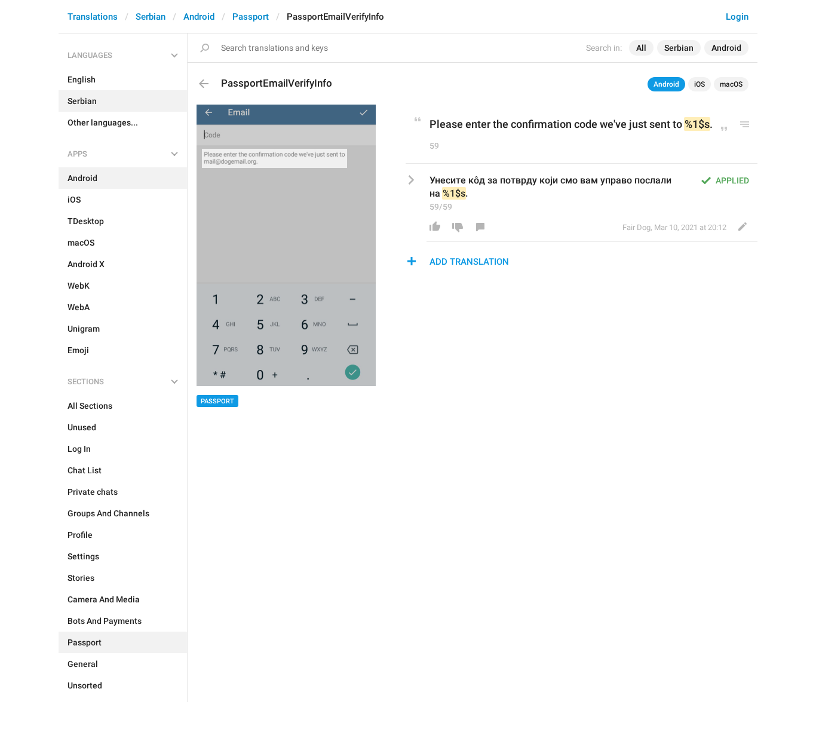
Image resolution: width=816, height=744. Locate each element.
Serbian (150, 16)
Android (198, 16)
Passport (250, 16)
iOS (699, 84)
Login (737, 16)
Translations (93, 16)
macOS (731, 84)
